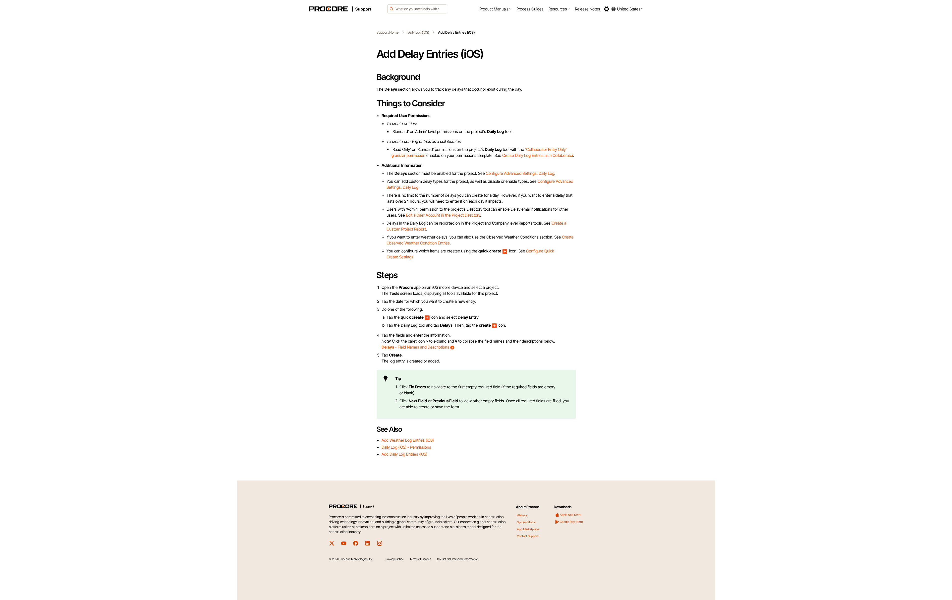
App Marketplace (528, 529)
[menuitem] (495, 8)
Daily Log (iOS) (418, 32)
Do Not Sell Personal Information (457, 559)
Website (522, 515)
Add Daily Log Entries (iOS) (404, 454)
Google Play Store (571, 522)
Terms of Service (420, 559)
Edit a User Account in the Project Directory (443, 215)
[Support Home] (347, 8)
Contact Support (527, 536)
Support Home (387, 32)
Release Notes (587, 8)
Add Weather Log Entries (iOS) (408, 440)
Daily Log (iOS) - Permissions (406, 447)
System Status (526, 522)
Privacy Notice (395, 559)
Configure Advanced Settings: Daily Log (520, 173)
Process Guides (530, 8)
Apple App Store (570, 515)
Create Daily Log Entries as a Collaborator (537, 155)
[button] (495, 8)
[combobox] (417, 8)
